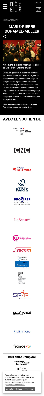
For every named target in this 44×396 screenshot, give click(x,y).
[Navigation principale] (5, 6)
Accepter (9, 389)
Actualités (14, 20)
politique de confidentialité (15, 385)
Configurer (29, 389)
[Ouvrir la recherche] (38, 9)
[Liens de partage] (4, 36)
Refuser (19, 389)
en (40, 2)
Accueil (6, 20)
